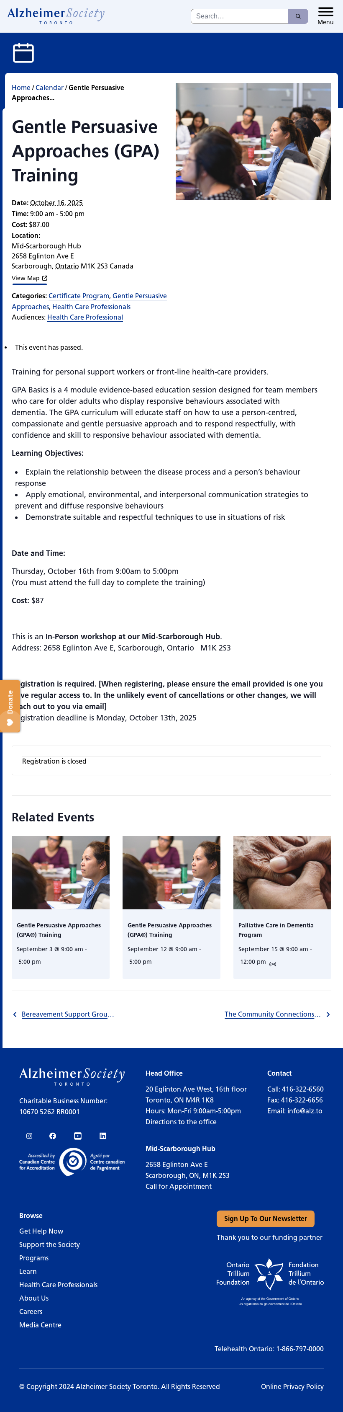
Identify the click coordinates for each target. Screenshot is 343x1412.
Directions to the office (181, 1122)
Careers (30, 1312)
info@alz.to (305, 1111)
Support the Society (49, 1245)
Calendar (50, 88)
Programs (34, 1258)
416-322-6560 (303, 1089)
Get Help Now (41, 1231)
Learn (28, 1271)
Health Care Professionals (91, 307)
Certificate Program (79, 296)
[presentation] (61, 873)
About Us (34, 1298)
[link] (56, 16)
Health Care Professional (85, 317)
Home (21, 88)
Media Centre (40, 1325)
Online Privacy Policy (292, 1387)
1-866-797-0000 (300, 1349)
